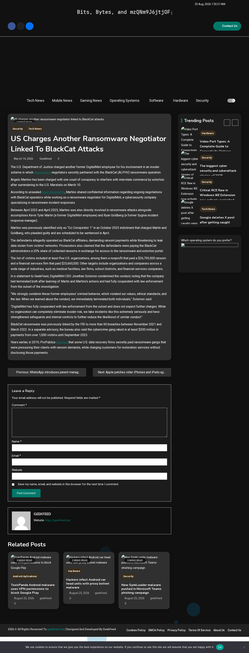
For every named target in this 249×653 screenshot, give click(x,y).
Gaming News (91, 100)
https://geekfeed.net (57, 520)
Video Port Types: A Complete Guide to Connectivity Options (215, 146)
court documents (53, 192)
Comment (19, 405)
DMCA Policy (156, 630)
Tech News (35, 100)
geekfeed (45, 158)
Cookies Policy (136, 630)
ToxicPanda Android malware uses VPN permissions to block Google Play (33, 589)
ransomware (42, 172)
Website (17, 470)
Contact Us (229, 26)
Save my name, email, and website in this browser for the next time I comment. (68, 484)
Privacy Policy (176, 630)
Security (202, 100)
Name (17, 441)
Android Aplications (25, 576)
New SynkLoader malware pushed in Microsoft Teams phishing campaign (141, 589)
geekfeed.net (55, 629)
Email (16, 455)
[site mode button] (231, 101)
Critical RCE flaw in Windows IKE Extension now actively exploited (217, 195)
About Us (219, 630)
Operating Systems (124, 100)
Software (156, 100)
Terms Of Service (199, 630)
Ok (220, 647)
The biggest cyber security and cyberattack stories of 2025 (218, 171)
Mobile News (62, 100)
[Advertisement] (124, 66)
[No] (244, 647)
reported (62, 342)
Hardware (180, 100)
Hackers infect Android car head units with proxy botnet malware (87, 583)
